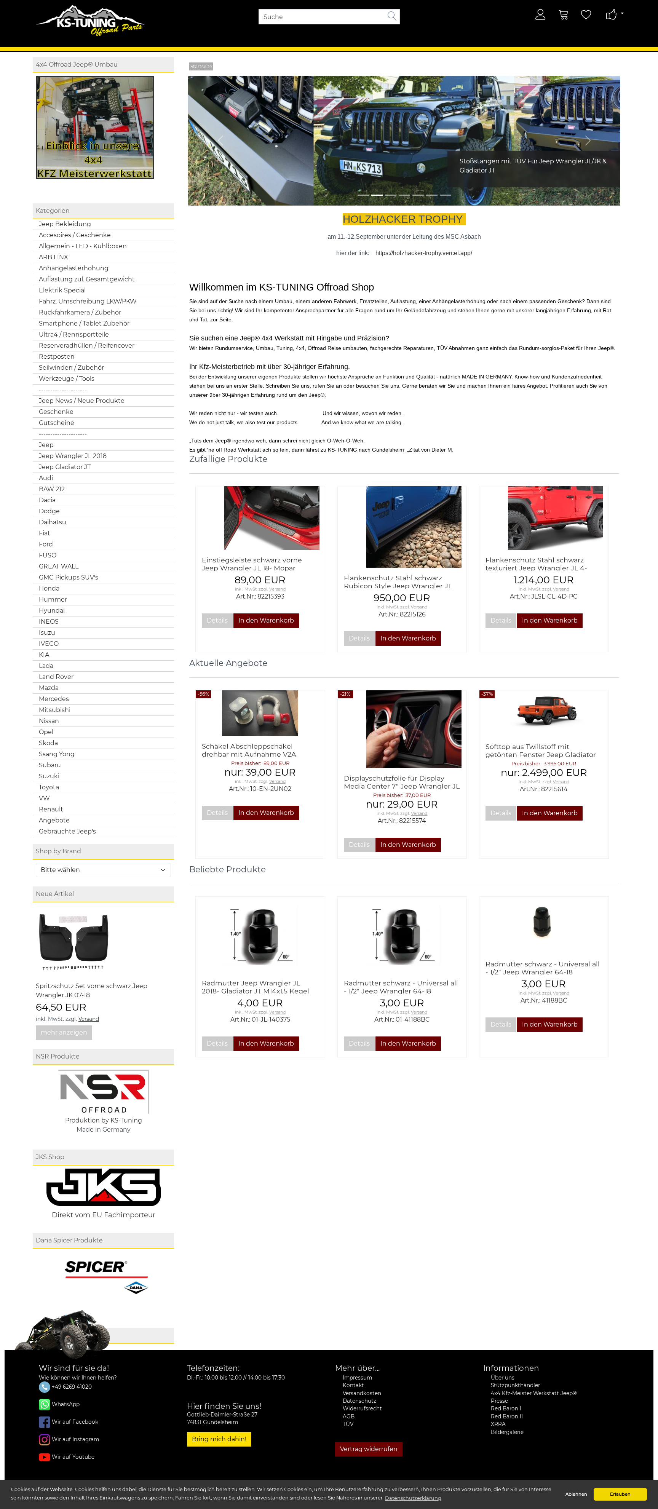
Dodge (49, 511)
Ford (46, 544)
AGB (349, 1416)
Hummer (53, 599)
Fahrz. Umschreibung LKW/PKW (88, 301)
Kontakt (353, 1385)
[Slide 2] (390, 195)
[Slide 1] (377, 195)
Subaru (50, 765)
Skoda (48, 743)
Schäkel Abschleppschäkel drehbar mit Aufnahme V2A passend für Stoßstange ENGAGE (258, 754)
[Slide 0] (363, 195)
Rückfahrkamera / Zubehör (80, 312)
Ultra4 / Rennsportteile (74, 334)
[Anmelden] (540, 14)
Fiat (44, 533)
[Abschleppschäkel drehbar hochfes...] (260, 713)
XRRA (498, 1424)
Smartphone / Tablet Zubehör (84, 323)
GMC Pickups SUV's (68, 577)
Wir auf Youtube (73, 1457)
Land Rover (56, 676)
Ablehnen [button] (576, 1494)
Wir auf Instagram (75, 1439)
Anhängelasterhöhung (74, 268)
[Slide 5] (432, 195)
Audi (46, 478)
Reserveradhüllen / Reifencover (86, 345)
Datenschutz (359, 1401)
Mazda (49, 687)
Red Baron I (506, 1408)
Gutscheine (56, 422)
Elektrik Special (62, 290)
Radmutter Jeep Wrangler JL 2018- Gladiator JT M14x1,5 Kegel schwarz (255, 991)
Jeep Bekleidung (65, 224)
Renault (51, 809)
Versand (88, 1019)
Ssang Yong (57, 754)
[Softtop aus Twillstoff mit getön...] (543, 713)
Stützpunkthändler (515, 1385)
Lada (46, 665)
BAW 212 (52, 489)
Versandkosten (362, 1393)
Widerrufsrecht (362, 1408)
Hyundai (52, 610)
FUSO (47, 555)
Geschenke (56, 411)
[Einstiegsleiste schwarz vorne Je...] (260, 518)
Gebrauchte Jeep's (67, 831)
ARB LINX (53, 257)
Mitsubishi (54, 710)
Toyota (49, 787)
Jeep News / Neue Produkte (82, 400)
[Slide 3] (404, 195)
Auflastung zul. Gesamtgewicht (87, 279)
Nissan (49, 721)
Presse (499, 1401)
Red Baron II (507, 1416)
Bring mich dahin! (219, 1439)
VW (44, 798)
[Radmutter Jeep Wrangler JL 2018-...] (260, 934)
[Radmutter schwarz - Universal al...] (402, 934)
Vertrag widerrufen (369, 1449)
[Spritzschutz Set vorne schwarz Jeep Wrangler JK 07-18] (74, 943)
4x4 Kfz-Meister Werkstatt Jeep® (534, 1393)
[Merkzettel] (586, 14)
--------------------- (63, 389)
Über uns (502, 1378)
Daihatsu (52, 522)
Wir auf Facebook (75, 1422)
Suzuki (49, 776)
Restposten (57, 356)
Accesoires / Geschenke (75, 235)
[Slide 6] (445, 195)
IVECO (49, 643)
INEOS (49, 621)
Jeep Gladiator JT (65, 467)
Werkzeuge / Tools (66, 378)
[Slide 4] (418, 195)
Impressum (357, 1378)
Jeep (46, 445)
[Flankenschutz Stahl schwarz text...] (543, 518)
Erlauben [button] (620, 1494)
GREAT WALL (58, 566)
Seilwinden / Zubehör (71, 367)
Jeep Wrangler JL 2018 (73, 456)
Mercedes (54, 699)
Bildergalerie (507, 1432)
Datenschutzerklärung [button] (413, 1498)
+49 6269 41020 (71, 1387)
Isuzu (47, 632)
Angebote (54, 820)
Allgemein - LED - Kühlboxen (83, 246)
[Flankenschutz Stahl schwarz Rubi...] (402, 527)
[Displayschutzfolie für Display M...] (402, 729)
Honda (49, 588)
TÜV (348, 1424)
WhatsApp (66, 1404)
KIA (44, 654)
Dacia (47, 500)
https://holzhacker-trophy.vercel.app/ (423, 253)
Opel (46, 732)
